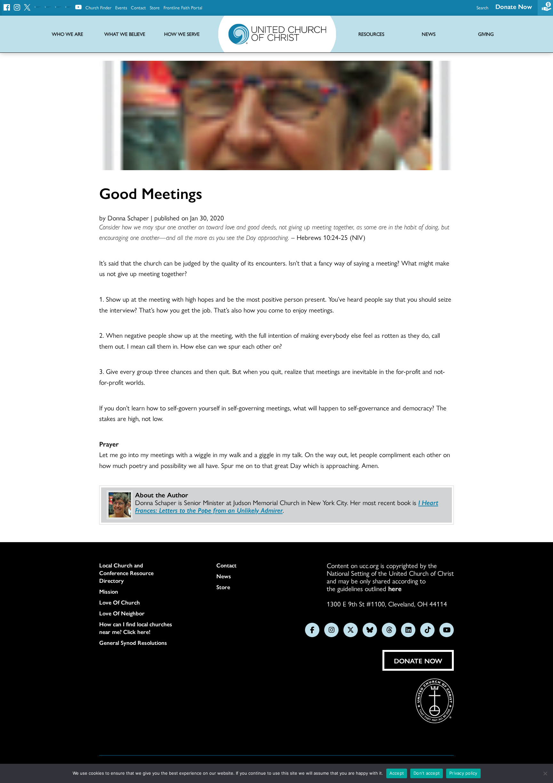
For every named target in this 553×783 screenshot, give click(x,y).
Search (482, 7)
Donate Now (513, 6)
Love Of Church (119, 602)
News (223, 576)
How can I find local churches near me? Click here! (135, 628)
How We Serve (182, 34)
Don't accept (426, 773)
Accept (396, 773)
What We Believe (124, 34)
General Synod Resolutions (133, 642)
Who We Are (67, 34)
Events (121, 7)
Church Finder (98, 7)
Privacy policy (463, 773)
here (395, 588)
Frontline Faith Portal (183, 7)
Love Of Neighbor (122, 613)
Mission (108, 591)
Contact (138, 7)
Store (155, 7)
